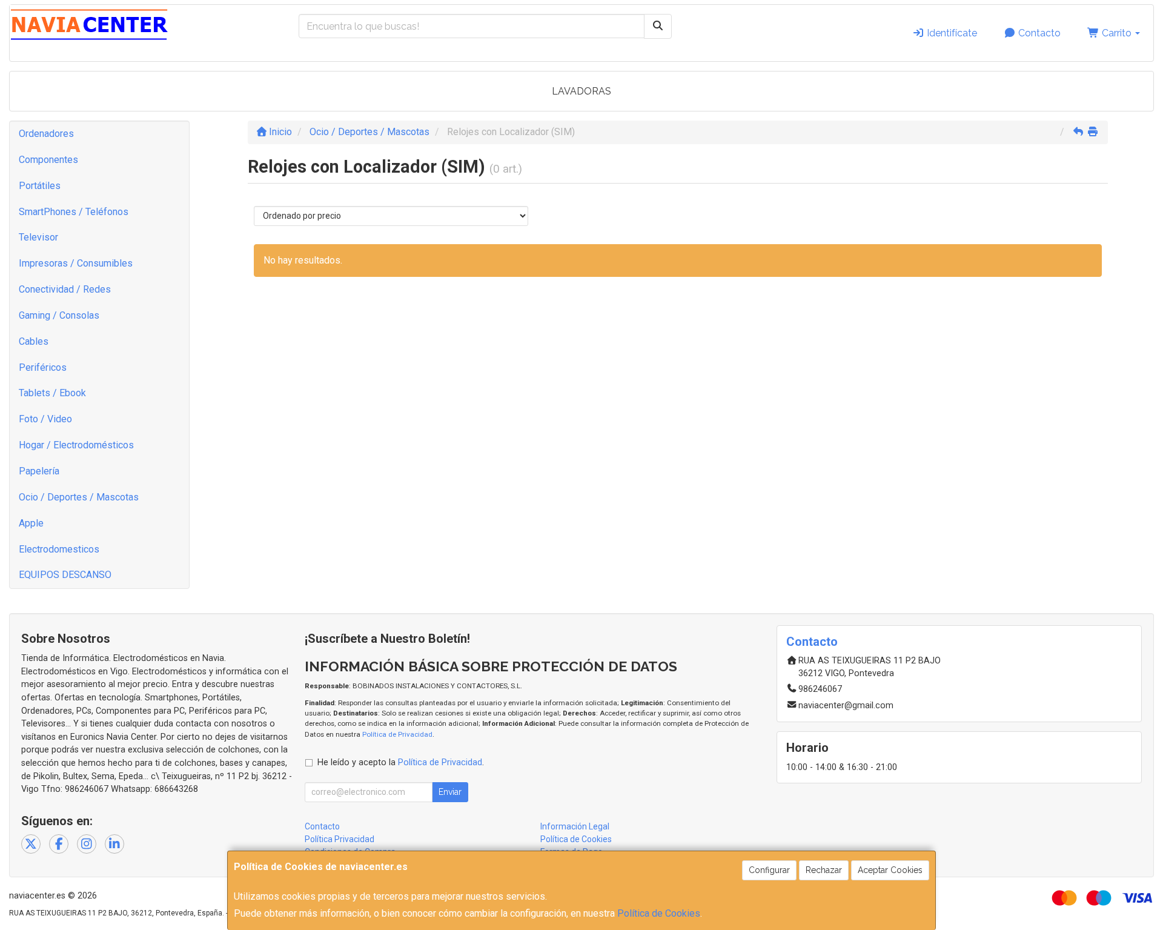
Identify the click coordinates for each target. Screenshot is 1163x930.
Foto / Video (45, 419)
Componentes (48, 159)
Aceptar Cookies (890, 870)
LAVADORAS (581, 91)
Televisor (38, 237)
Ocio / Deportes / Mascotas (79, 497)
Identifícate (950, 33)
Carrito (1116, 33)
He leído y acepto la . (400, 762)
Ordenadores (46, 133)
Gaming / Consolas (59, 315)
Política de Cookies (658, 913)
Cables (33, 341)
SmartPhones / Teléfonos (73, 212)
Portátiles (40, 185)
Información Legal (574, 826)
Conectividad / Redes (65, 289)
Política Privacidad (339, 839)
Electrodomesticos (59, 549)
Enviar (450, 792)
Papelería (39, 471)
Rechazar (824, 870)
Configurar (769, 870)
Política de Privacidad (397, 734)
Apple (31, 523)
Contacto (1038, 33)
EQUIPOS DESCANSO (65, 574)
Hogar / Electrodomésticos (76, 445)
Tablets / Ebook (52, 393)
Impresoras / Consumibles (76, 263)
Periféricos (43, 367)
